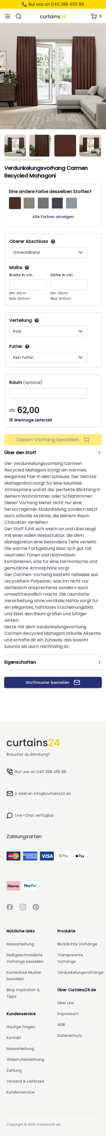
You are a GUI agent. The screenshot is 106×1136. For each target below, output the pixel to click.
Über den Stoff (20, 452)
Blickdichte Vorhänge (77, 944)
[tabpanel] (53, 76)
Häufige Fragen (21, 1027)
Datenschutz (69, 1035)
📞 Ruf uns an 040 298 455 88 (53, 4)
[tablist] (53, 146)
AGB (61, 1024)
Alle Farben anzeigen (53, 216)
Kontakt (14, 1037)
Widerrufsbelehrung (25, 1059)
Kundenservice (21, 1092)
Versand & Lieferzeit (25, 1081)
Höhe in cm (62, 275)
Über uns (65, 1003)
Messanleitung (20, 944)
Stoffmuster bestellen (47, 682)
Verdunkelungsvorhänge (80, 972)
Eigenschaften (20, 662)
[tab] (15, 146)
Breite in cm (20, 275)
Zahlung (14, 1070)
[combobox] (48, 252)
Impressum (68, 1013)
